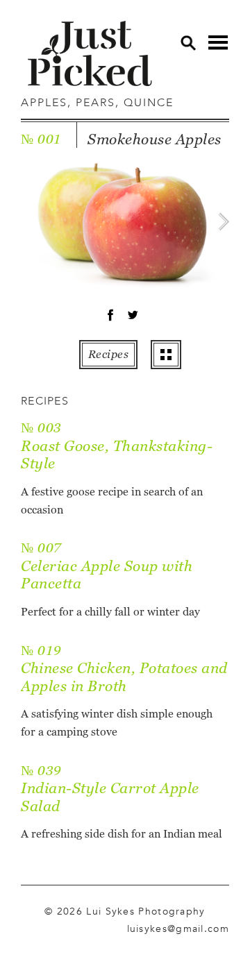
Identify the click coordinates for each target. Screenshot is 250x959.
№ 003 (41, 428)
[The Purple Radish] (90, 53)
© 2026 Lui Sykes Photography (124, 911)
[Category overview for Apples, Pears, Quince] (166, 354)
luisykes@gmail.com (178, 928)
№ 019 (41, 650)
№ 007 (41, 548)
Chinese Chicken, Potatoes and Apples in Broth (124, 677)
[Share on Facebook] (110, 318)
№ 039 (41, 770)
